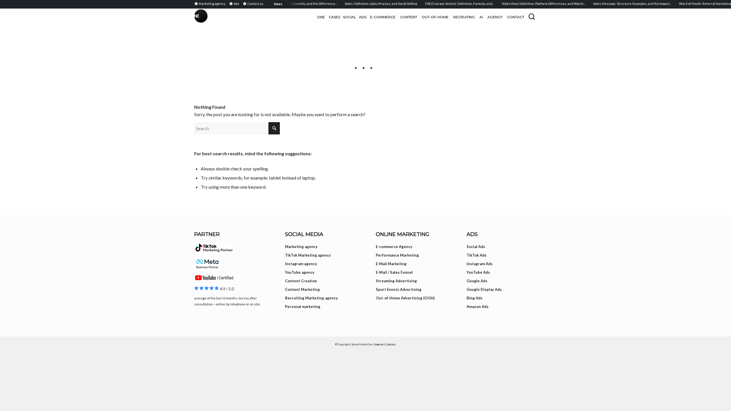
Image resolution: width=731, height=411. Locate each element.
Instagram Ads (480, 263)
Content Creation (301, 281)
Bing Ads (475, 298)
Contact (390, 344)
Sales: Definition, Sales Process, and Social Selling (375, 3)
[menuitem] (210, 3)
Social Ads (476, 246)
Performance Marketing (397, 255)
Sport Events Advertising (398, 289)
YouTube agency (299, 272)
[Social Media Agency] (280, 17)
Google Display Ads (484, 289)
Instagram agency (301, 263)
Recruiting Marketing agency (311, 298)
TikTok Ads (477, 255)
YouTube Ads (478, 272)
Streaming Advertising (396, 281)
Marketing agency (301, 246)
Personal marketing (302, 306)
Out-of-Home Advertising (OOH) (405, 298)
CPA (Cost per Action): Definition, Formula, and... (453, 3)
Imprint (378, 344)
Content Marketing (302, 289)
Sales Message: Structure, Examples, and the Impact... (627, 3)
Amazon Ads (478, 306)
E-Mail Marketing (391, 263)
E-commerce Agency (394, 246)
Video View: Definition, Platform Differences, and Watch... (538, 3)
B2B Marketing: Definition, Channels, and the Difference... (288, 3)
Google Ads (477, 281)
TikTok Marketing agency (308, 255)
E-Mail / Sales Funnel (394, 272)
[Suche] (532, 16)
